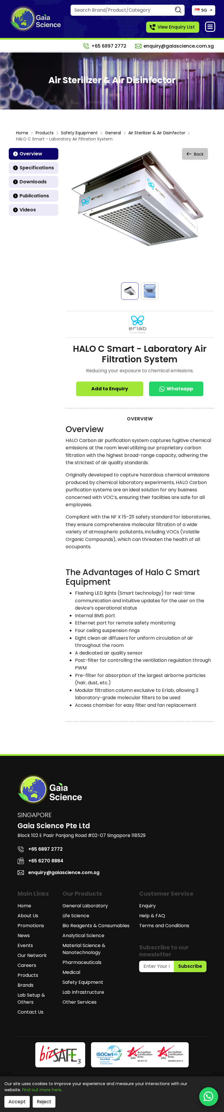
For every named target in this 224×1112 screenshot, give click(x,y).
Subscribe (190, 966)
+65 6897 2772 (108, 46)
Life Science (75, 915)
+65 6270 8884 (45, 860)
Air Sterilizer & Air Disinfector (156, 133)
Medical (71, 972)
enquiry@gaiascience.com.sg (179, 46)
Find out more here (41, 1090)
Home (22, 133)
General (113, 133)
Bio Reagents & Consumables (96, 925)
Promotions (31, 925)
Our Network (32, 955)
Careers (27, 965)
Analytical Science (83, 935)
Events (25, 945)
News (24, 935)
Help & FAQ (152, 915)
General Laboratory (85, 905)
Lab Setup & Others (31, 998)
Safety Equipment (79, 133)
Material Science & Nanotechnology (83, 949)
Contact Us (30, 1012)
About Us (28, 915)
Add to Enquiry (109, 388)
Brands (26, 985)
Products (45, 133)
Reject (44, 1101)
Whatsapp (180, 388)
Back (199, 154)
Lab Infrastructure (83, 992)
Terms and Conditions (164, 925)
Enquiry (147, 905)
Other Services (79, 1002)
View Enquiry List (176, 27)
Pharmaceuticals (82, 962)
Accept (17, 1101)
